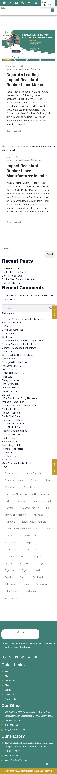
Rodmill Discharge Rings (14, 431)
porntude (9, 295)
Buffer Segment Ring (12, 330)
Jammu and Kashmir (15, 515)
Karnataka (10, 521)
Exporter (21, 501)
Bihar (47, 480)
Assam (34, 480)
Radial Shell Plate (11, 416)
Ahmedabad (11, 473)
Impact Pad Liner (11, 391)
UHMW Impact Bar (11, 452)
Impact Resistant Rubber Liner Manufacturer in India (27, 170)
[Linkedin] (35, 3)
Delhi (7, 501)
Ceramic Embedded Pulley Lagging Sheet (23, 340)
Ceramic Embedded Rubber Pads (19, 348)
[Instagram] (29, 3)
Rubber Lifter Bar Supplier (15, 272)
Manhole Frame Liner (13, 402)
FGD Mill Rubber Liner (13, 373)
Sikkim (38, 570)
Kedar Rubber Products (34, 521)
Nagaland (38, 556)
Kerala (47, 528)
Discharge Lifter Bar (12, 366)
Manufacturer (12, 549)
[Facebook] (4, 3)
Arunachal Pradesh (14, 480)
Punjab (40, 563)
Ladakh (8, 535)
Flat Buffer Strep (10, 384)
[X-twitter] (10, 3)
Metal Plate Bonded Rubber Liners (19, 405)
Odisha (8, 563)
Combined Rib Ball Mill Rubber (17, 355)
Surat (22, 577)
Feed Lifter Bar (9, 369)
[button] (53, 10)
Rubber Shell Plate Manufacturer (18, 279)
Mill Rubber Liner (10, 409)
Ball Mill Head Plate (12, 275)
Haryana (9, 508)
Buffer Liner (8, 326)
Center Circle (8, 333)
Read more (12, 131)
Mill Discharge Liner (12, 268)
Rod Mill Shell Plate (12, 427)
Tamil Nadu (38, 577)
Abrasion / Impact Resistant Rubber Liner (24, 69)
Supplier (9, 577)
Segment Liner (9, 441)
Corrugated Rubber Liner (14, 362)
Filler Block (7, 376)
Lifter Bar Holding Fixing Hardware (19, 398)
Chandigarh (10, 487)
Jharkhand (38, 515)
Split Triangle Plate (11, 445)
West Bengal (11, 598)
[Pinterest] (23, 3)
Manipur (28, 542)
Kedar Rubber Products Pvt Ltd (21, 528)
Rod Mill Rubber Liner (13, 423)
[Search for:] (28, 308)
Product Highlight (11, 412)
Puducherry (25, 563)
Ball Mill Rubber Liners (13, 322)
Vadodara (31, 591)
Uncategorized (9, 456)
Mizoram (9, 556)
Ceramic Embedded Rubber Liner (19, 344)
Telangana (10, 584)
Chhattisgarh (29, 487)
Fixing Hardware (10, 380)
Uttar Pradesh (12, 591)
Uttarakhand (42, 584)
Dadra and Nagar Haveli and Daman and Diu (27, 494)
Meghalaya (31, 549)
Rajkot (25, 570)
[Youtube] (16, 3)
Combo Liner (8, 358)
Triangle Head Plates (12, 449)
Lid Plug (6, 394)
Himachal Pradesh (29, 508)
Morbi (24, 556)
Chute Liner (8, 351)
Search (5, 248)
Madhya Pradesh (28, 535)
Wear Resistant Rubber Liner (16, 463)
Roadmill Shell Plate (12, 420)
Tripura (25, 584)
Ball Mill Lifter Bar (11, 283)
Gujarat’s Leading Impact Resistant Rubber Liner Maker (25, 79)
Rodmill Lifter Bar (11, 434)
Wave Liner (8, 459)
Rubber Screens (10, 438)
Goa (35, 501)
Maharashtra (11, 542)
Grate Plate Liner (10, 387)
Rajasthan (10, 570)
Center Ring (8, 337)
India (48, 508)
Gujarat (47, 501)
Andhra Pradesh (32, 473)
